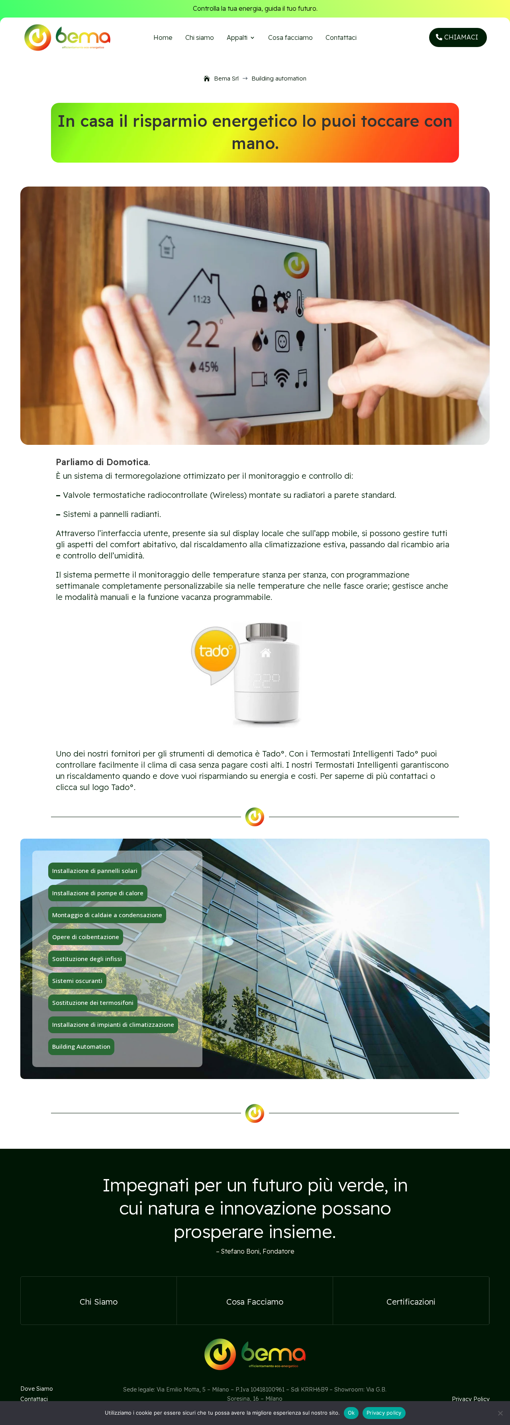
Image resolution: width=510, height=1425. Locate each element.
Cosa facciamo (290, 38)
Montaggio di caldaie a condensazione (107, 915)
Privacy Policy (471, 1399)
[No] (500, 1413)
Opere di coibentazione (85, 937)
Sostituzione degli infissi (87, 959)
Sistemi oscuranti (77, 981)
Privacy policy (384, 1412)
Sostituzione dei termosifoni (92, 1002)
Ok (351, 1412)
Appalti (237, 38)
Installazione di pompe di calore (97, 893)
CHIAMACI (461, 37)
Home (163, 38)
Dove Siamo (36, 1388)
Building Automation (81, 1046)
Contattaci (341, 38)
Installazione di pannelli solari (94, 871)
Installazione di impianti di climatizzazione (113, 1024)
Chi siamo (199, 38)
